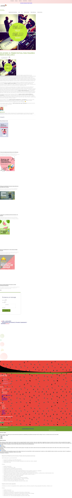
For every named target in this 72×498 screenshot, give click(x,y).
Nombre (3, 300)
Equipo (3, 405)
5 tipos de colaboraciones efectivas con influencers (9, 152)
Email (3, 302)
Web (2, 389)
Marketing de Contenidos (6, 388)
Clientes (3, 406)
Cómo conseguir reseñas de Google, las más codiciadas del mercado (8, 285)
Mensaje (3, 307)
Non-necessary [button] (2, 449)
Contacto (3, 408)
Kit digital (3, 404)
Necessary (2, 445)
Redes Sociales (4, 391)
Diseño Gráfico (4, 393)
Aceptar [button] (6, 435)
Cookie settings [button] (2, 435)
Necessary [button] (1, 444)
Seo (2, 390)
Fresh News (4, 407)
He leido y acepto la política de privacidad (7, 421)
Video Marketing (5, 392)
